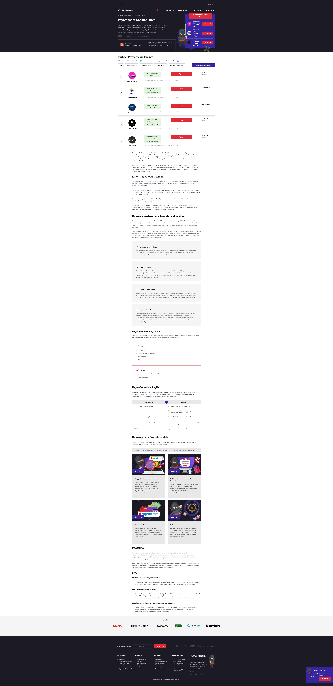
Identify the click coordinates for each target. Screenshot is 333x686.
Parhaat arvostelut (132, 65)
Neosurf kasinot (159, 669)
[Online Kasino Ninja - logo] (126, 11)
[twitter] (196, 675)
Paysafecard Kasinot (161, 661)
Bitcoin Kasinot (159, 665)
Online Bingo (140, 665)
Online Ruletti (140, 661)
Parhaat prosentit (160, 65)
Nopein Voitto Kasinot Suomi (127, 669)
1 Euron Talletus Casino (125, 661)
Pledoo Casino (132, 97)
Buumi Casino (132, 81)
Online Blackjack (141, 663)
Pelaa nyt (208, 24)
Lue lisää (311, 676)
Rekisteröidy (160, 646)
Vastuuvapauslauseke (180, 667)
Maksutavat (210, 10)
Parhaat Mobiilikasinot (125, 665)
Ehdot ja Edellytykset (179, 669)
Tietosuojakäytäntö (179, 663)
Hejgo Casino (132, 128)
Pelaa (181, 74)
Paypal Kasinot (159, 663)
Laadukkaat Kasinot (124, 667)
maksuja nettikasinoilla (139, 185)
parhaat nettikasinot (167, 157)
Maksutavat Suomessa (139, 15)
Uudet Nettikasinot (124, 663)
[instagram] (201, 675)
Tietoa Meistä (177, 665)
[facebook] (191, 675)
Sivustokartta (177, 670)
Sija (121, 65)
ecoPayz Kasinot (160, 667)
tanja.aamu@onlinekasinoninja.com (134, 45)
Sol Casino (132, 145)
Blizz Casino (132, 113)
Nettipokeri (140, 667)
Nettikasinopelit (183, 10)
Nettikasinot (121, 4)
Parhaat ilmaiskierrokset (176, 65)
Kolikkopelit (197, 10)
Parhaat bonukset (146, 65)
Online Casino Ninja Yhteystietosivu (178, 660)
